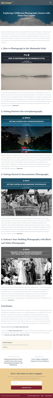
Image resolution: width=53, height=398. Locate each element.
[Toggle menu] (50, 2)
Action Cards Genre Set (15, 330)
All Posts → (5, 347)
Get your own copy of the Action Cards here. (17, 335)
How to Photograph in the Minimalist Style (24, 48)
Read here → (16, 105)
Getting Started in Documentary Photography (26, 174)
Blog (42, 395)
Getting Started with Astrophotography (22, 111)
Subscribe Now (26, 387)
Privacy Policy (48, 395)
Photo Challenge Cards (33, 395)
